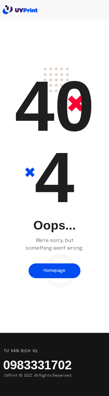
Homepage (54, 270)
